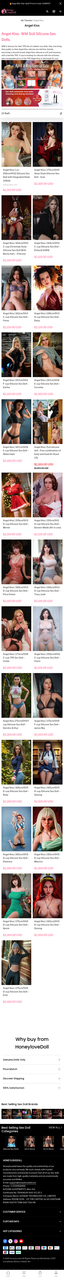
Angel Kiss (38, 20)
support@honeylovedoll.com (22, 1182)
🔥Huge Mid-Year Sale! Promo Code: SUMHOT (29, 3)
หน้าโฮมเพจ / (27, 20)
